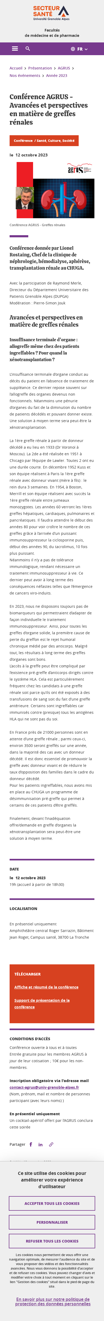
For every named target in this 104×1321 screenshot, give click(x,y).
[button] (27, 48)
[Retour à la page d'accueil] (52, 12)
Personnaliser (52, 1222)
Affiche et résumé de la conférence (46, 987)
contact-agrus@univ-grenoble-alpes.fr (44, 1087)
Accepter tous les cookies (52, 1203)
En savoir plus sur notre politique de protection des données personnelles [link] (53, 1301)
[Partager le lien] (51, 1144)
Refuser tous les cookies (52, 1241)
